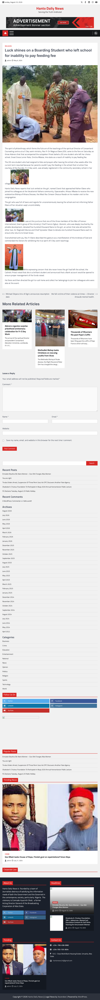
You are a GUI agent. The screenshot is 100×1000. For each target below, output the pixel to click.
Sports (4, 680)
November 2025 (8, 549)
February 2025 (7, 588)
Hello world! (27, 501)
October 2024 (7, 605)
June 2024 (6, 623)
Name (5, 416)
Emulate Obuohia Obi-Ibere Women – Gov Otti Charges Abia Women (26, 474)
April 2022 (6, 631)
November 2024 (8, 601)
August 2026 (7, 511)
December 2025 (8, 545)
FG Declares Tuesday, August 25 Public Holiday (18, 491)
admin (9, 60)
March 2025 (6, 584)
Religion (8, 46)
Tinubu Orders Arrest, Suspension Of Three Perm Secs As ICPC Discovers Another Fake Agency (36, 482)
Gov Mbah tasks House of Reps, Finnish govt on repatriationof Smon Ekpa (37, 857)
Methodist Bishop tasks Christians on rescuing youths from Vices (48, 353)
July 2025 (5, 567)
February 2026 (7, 537)
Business (5, 641)
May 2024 (6, 627)
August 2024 (7, 614)
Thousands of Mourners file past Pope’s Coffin (81, 333)
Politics (5, 671)
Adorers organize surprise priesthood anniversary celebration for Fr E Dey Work (16, 330)
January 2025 (7, 593)
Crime (4, 645)
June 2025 (6, 571)
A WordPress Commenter (11, 501)
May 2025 (6, 575)
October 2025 (7, 554)
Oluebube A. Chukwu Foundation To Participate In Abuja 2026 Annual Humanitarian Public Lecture (36, 487)
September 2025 (8, 558)
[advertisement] (50, 22)
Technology (6, 684)
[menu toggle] (11, 33)
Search (91, 463)
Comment (7, 384)
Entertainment (7, 654)
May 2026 (6, 524)
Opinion (5, 667)
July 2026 (5, 515)
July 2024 (5, 618)
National (5, 658)
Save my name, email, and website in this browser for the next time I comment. (39, 440)
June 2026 (6, 519)
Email (55, 416)
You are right (6, 478)
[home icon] (5, 33)
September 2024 (8, 610)
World (4, 688)
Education (6, 650)
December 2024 (8, 597)
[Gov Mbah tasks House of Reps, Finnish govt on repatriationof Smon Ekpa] (50, 817)
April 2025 (6, 580)
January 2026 (7, 541)
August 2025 (7, 562)
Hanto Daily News (50, 8)
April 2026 (6, 528)
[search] (96, 33)
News (4, 663)
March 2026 (6, 532)
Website (5, 428)
